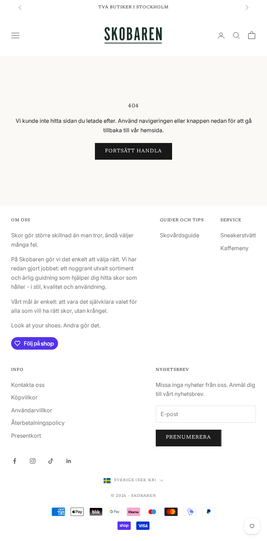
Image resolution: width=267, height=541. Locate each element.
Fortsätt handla (133, 151)
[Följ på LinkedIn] (68, 461)
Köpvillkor (24, 397)
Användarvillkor (31, 410)
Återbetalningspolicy (38, 422)
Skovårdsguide (179, 235)
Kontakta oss (27, 384)
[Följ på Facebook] (14, 461)
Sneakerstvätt (238, 235)
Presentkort (26, 435)
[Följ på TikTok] (50, 461)
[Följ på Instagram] (32, 461)
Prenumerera (188, 437)
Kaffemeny (234, 248)
